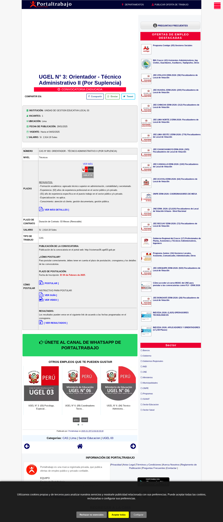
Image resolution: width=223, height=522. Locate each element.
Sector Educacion (89, 438)
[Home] (80, 447)
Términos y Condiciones (148, 464)
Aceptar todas (119, 515)
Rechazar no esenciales (92, 515)
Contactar (172, 468)
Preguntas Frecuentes (153, 468)
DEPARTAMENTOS (134, 4)
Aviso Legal (129, 464)
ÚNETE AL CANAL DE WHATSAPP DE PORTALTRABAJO (82, 345)
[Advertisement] (80, 44)
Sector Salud (148, 410)
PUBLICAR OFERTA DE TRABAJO (171, 4)
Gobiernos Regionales (153, 361)
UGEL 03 (107, 438)
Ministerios (148, 377)
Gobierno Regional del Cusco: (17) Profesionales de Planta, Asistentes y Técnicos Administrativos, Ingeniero (177, 240)
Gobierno (147, 356)
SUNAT (146, 399)
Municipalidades (150, 383)
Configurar (138, 515)
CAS (65, 438)
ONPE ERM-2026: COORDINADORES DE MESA (175, 194)
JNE (145, 372)
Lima (73, 438)
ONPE (146, 388)
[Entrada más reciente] (27, 447)
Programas (148, 394)
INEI (145, 366)
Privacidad (116, 464)
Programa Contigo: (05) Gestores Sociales (172, 45)
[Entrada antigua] (133, 447)
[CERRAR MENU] (217, 5)
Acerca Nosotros (171, 464)
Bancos (146, 350)
